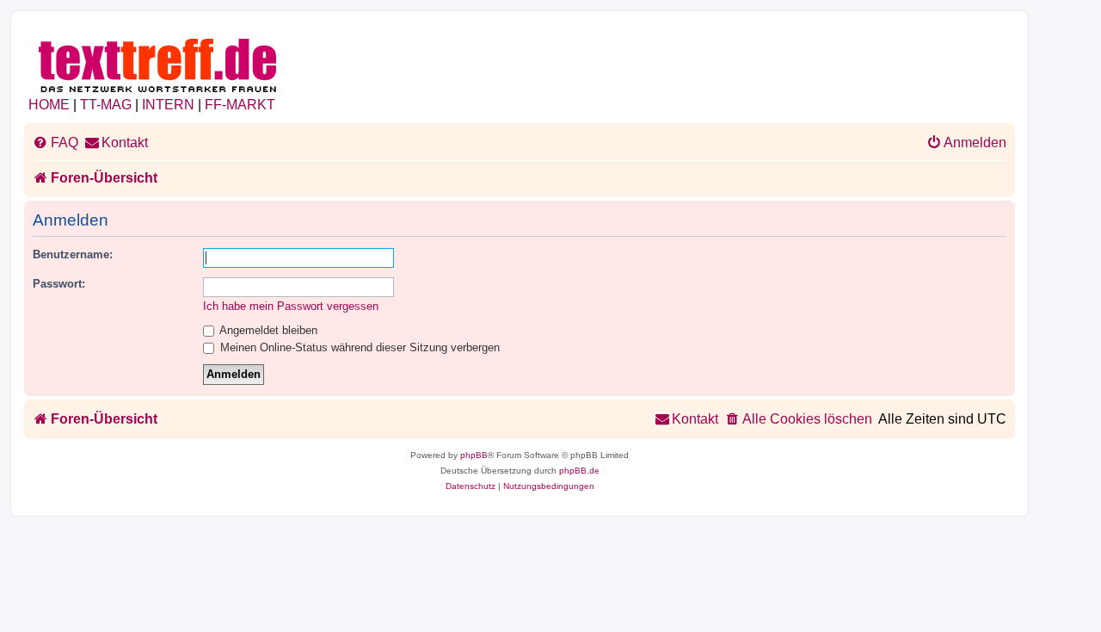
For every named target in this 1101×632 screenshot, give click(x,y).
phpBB (474, 455)
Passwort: (59, 283)
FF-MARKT (240, 104)
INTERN (168, 104)
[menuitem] (55, 143)
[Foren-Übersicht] (158, 62)
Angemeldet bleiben (267, 330)
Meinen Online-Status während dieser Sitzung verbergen (358, 347)
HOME (49, 104)
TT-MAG (106, 104)
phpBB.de (579, 470)
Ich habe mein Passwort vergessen (290, 306)
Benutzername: (73, 254)
